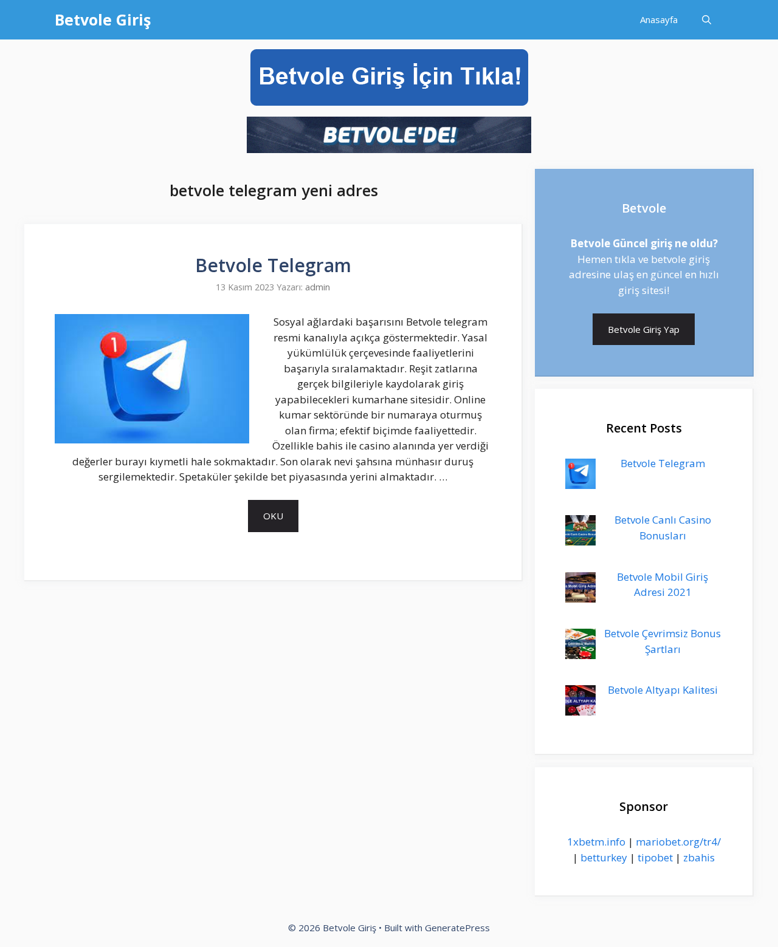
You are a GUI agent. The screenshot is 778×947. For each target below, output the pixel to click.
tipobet (655, 857)
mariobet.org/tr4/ (678, 842)
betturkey (603, 857)
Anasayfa (659, 19)
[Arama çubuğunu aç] (706, 19)
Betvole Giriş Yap (644, 329)
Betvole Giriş (103, 19)
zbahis (699, 857)
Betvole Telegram (273, 265)
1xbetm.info (596, 842)
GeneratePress (457, 927)
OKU (273, 516)
